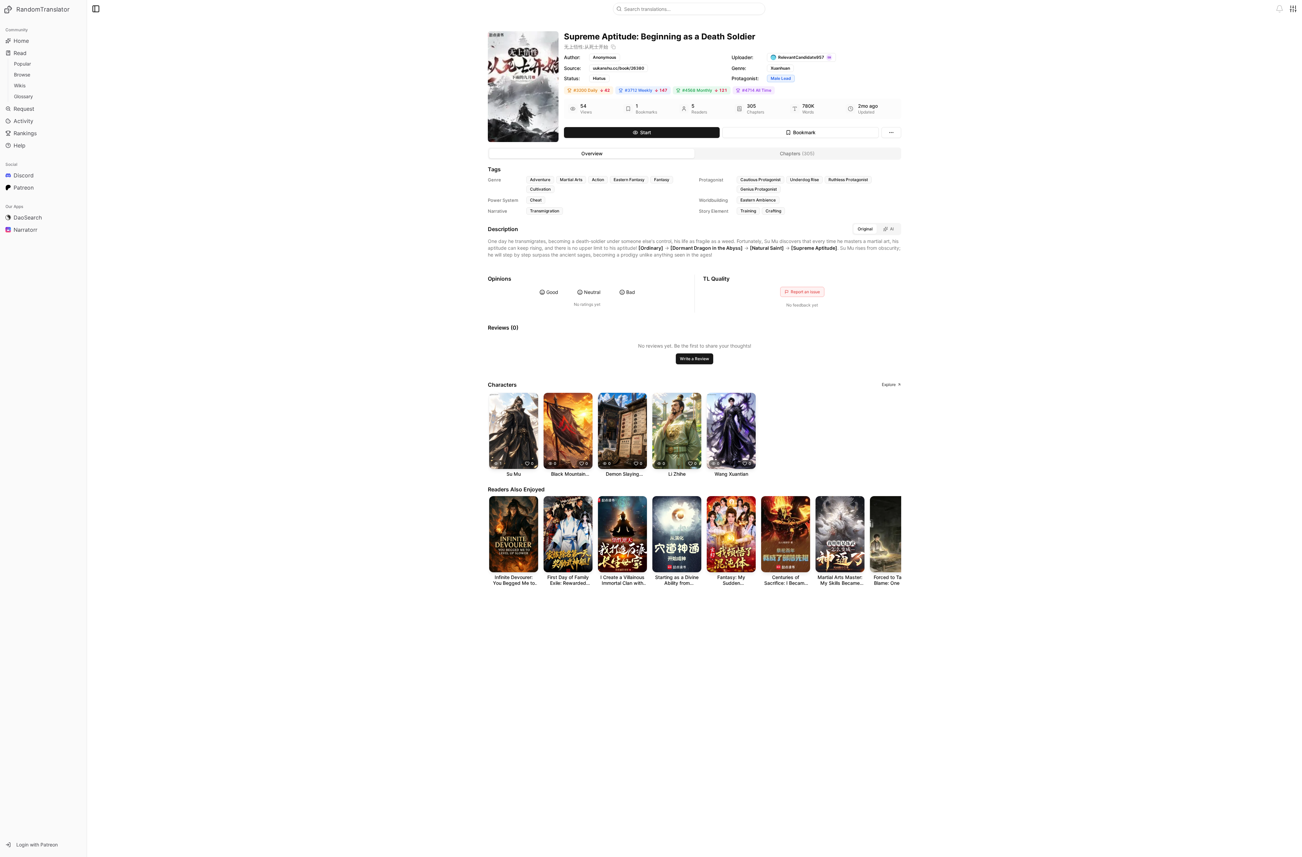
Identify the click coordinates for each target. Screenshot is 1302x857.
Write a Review (694, 358)
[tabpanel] (694, 379)
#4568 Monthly (704, 90)
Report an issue (805, 291)
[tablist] (694, 153)
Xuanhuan (780, 68)
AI (892, 228)
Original (865, 228)
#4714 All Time (756, 90)
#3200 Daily (591, 90)
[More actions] (891, 132)
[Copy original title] (613, 47)
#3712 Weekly (646, 90)
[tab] (592, 153)
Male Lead (781, 78)
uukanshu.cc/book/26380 (618, 68)
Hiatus (599, 78)
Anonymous (604, 57)
